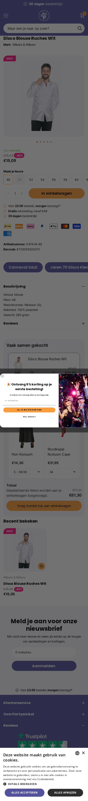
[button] (44, 784)
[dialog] (44, 774)
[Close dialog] (2, 376)
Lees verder (62, 779)
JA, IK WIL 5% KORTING (29, 410)
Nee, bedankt (29, 417)
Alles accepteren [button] (24, 792)
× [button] (83, 753)
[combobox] (77, 753)
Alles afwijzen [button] (65, 792)
